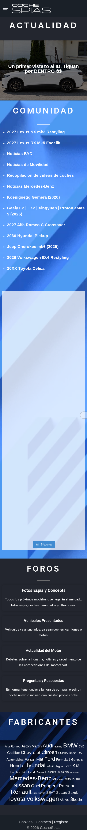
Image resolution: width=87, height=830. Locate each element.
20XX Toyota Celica (26, 268)
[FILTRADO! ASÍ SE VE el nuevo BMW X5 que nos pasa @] (65, 339)
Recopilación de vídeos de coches (40, 175)
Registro (61, 822)
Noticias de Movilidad (28, 164)
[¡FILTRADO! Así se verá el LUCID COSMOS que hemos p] (22, 384)
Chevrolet (30, 752)
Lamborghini (18, 772)
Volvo (64, 800)
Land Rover (36, 772)
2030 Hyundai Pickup (27, 236)
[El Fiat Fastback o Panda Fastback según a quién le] (22, 449)
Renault (21, 792)
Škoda (76, 799)
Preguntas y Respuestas (43, 680)
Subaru (61, 792)
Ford (49, 759)
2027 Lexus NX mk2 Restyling (36, 132)
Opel (35, 785)
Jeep (68, 766)
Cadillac (13, 753)
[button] (64, 8)
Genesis (77, 759)
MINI (61, 779)
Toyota (16, 798)
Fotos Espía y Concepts (43, 590)
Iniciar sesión (72, 8)
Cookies (26, 822)
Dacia (72, 753)
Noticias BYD (20, 153)
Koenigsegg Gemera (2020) (33, 197)
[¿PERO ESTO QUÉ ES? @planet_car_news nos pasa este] (22, 342)
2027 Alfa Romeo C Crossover (36, 225)
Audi (48, 745)
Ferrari (30, 760)
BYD (81, 746)
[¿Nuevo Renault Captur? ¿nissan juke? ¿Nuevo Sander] (65, 389)
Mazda (63, 772)
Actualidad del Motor (43, 650)
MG (55, 779)
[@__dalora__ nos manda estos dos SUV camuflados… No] (22, 308)
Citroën (49, 752)
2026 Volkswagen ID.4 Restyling (38, 257)
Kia (76, 765)
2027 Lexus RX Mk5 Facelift (33, 143)
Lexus (50, 772)
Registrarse (80, 8)
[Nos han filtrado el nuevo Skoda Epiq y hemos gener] (22, 508)
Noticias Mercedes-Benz (30, 186)
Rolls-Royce (39, 793)
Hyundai (34, 765)
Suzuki (73, 792)
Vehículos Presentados (43, 620)
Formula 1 (63, 759)
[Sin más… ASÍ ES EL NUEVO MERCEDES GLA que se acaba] (65, 308)
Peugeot (49, 785)
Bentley (58, 746)
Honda (16, 765)
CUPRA (63, 753)
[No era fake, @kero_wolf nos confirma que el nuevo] (65, 435)
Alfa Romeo (12, 746)
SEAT (50, 793)
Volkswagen (42, 798)
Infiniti (50, 766)
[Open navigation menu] (7, 8)
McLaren (74, 772)
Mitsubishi (72, 779)
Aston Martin (32, 746)
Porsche (67, 785)
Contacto (43, 822)
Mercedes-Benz (30, 778)
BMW (70, 745)
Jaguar (59, 766)
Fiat (39, 759)
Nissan (22, 785)
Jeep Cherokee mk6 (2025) (32, 246)
